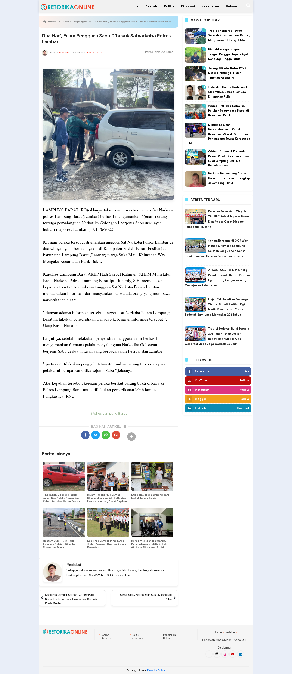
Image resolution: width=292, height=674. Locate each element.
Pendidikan (169, 634)
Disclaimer (224, 647)
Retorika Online (156, 670)
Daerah (105, 634)
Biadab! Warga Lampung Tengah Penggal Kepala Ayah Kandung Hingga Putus (228, 54)
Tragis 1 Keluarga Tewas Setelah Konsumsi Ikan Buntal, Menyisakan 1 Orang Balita (229, 35)
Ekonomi (106, 638)
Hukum (167, 638)
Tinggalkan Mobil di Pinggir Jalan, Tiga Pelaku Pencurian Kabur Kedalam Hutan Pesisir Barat (61, 499)
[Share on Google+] (116, 435)
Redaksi (73, 564)
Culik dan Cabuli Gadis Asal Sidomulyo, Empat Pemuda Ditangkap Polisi (227, 91)
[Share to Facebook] (85, 435)
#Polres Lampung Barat (108, 413)
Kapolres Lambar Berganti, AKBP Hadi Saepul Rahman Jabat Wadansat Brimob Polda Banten (71, 599)
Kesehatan (138, 638)
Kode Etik (240, 640)
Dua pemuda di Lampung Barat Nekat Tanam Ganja (151, 496)
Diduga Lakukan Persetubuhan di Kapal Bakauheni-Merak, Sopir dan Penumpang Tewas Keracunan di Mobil (218, 134)
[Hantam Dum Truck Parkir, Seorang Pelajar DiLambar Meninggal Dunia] (64, 522)
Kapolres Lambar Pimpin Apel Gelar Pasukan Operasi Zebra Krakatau (106, 544)
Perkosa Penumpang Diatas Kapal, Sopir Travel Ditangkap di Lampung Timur (229, 178)
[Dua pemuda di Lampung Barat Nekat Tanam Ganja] (152, 476)
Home (218, 632)
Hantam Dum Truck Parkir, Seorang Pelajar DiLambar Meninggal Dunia (60, 544)
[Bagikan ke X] (95, 435)
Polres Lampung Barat (159, 52)
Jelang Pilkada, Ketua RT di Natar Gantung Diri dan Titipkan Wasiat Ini (227, 73)
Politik (135, 634)
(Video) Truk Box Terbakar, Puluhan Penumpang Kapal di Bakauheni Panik (228, 110)
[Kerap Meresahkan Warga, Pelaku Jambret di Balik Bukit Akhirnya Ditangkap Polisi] (152, 522)
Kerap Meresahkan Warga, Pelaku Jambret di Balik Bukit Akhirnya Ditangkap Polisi (149, 544)
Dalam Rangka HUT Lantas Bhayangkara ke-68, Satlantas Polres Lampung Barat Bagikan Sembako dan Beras (107, 499)
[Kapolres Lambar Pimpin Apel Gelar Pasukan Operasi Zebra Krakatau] (108, 522)
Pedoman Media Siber (216, 640)
